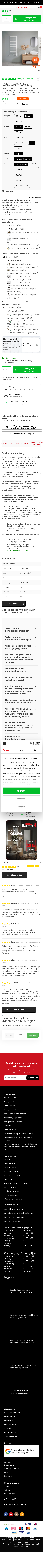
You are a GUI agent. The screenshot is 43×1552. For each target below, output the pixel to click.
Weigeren (21, 806)
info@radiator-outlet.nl (16, 1504)
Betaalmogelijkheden (13, 1117)
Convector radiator (12, 1195)
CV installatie (21, 164)
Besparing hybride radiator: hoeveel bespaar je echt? (21, 1341)
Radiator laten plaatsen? (14, 1217)
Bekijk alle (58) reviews (15, 1009)
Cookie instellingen (12, 1436)
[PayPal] (14, 1532)
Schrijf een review (14, 875)
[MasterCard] (28, 1528)
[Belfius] (14, 1524)
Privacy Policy (17, 1546)
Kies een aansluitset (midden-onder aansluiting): (17, 221)
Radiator (7, 1159)
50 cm (28, 127)
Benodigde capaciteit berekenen (18, 1213)
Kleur (6, 137)
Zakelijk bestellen (11, 1110)
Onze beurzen (10, 1129)
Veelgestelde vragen (21, 434)
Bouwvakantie (10, 1098)
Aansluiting (8, 164)
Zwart (18, 148)
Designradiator (10, 1163)
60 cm (18, 132)
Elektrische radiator (12, 1175)
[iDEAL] (35, 1524)
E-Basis (19, 169)
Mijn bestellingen (11, 1416)
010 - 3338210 (12, 1499)
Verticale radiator (11, 1191)
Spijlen (18, 153)
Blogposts (9, 1277)
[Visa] (21, 1532)
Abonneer (33, 1078)
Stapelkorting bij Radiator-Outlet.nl (19, 1133)
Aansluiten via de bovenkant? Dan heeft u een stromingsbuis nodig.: (21, 303)
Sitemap (27, 1546)
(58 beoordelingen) (26, 79)
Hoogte (7, 116)
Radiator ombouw (11, 1167)
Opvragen (33, 1035)
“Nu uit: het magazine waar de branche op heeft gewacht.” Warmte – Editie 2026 (21, 1146)
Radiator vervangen (12, 1221)
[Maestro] (21, 1528)
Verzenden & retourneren (15, 1114)
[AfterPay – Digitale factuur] (7, 1524)
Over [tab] (35, 750)
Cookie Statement (31, 1544)
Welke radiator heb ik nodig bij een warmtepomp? (23, 1366)
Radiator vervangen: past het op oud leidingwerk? (24, 1316)
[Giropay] (28, 1524)
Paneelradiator (10, 1179)
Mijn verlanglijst (10, 1424)
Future (18, 180)
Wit (32, 143)
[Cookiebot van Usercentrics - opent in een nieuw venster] (30, 743)
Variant (7, 153)
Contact (7, 1125)
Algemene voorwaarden (13, 1544)
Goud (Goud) (21, 143)
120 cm (28, 116)
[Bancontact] (35, 1528)
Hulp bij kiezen (34, 197)
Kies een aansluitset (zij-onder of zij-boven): (20, 253)
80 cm (18, 116)
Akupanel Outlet (33, 1540)
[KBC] (7, 1528)
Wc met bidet (15, 1542)
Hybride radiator (11, 1187)
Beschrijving (6, 443)
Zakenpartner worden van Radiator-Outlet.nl (19, 1138)
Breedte (7, 126)
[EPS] (21, 1524)
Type (6, 159)
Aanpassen (20, 799)
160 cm (19, 121)
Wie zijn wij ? (9, 1102)
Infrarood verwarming (13, 1199)
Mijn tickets (8, 1420)
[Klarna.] (14, 1528)
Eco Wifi (19, 175)
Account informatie (12, 1412)
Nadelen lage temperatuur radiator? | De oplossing (21, 1291)
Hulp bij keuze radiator (13, 1209)
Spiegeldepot (27, 1542)
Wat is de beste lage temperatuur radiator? (20, 1391)
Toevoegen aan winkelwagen (29, 369)
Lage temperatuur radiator (15, 1183)
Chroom (19, 137)
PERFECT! (21, 791)
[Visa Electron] (29, 1532)
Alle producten (10, 1432)
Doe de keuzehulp (27, 345)
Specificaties (21, 443)
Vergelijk (7, 1428)
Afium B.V (21, 1540)
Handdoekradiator (23, 159)
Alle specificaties (12, 604)
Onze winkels (9, 1106)
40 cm (19, 127)
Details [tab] (22, 750)
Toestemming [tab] (8, 750)
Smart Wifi (20, 186)
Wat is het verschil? (35, 166)
